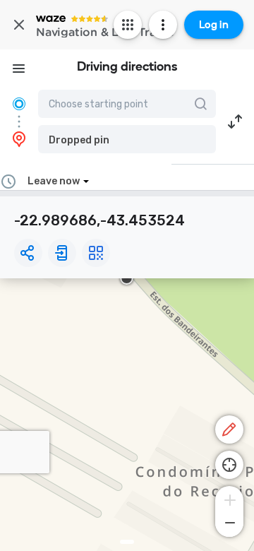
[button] (127, 139)
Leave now (54, 181)
